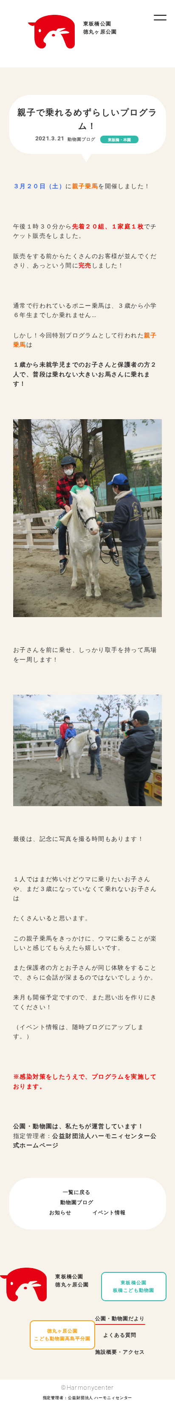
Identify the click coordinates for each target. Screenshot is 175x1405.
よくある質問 (119, 1335)
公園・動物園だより (120, 1319)
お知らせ (60, 1213)
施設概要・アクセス (120, 1352)
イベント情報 (109, 1213)
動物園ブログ (82, 139)
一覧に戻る (76, 1192)
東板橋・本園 (119, 140)
